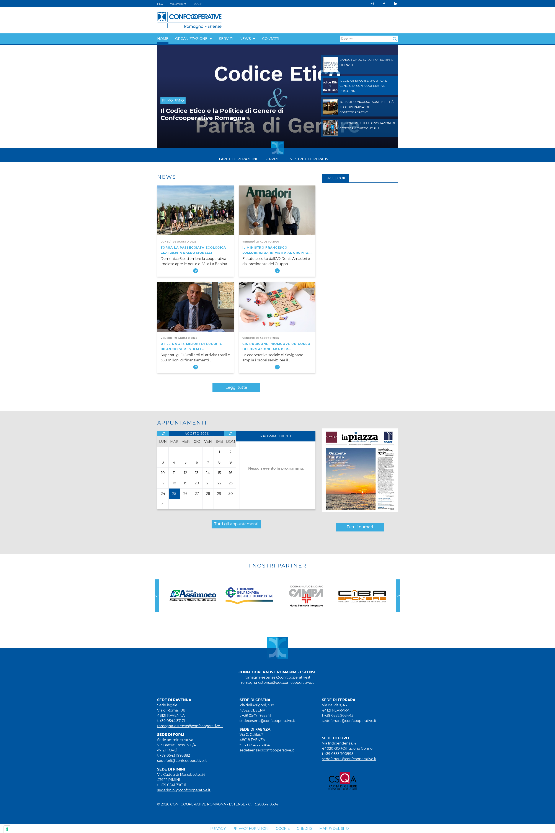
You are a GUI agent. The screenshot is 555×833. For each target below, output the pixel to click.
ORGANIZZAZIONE (191, 39)
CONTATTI (270, 39)
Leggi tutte (236, 387)
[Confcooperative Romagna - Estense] (189, 20)
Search (395, 39)
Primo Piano (173, 100)
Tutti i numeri (360, 527)
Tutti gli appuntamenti (236, 523)
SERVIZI (226, 39)
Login (198, 3)
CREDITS (304, 828)
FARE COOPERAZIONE (238, 159)
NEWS (245, 39)
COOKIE (283, 828)
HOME (162, 39)
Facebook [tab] (335, 178)
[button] (210, 39)
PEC (160, 3)
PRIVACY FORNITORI (251, 828)
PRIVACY (218, 828)
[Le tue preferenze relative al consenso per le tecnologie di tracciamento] (7, 829)
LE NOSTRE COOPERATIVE (307, 159)
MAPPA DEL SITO (334, 828)
